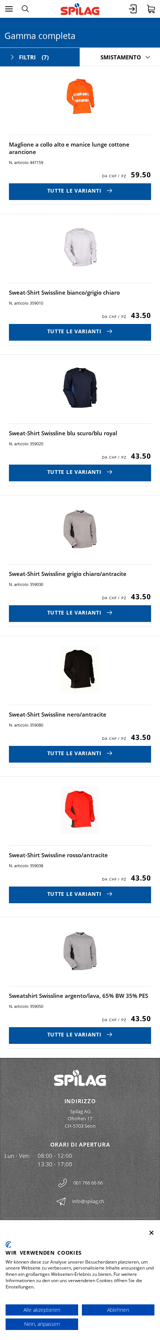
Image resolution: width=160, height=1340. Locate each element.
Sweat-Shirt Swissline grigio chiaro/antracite (68, 573)
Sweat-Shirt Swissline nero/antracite (57, 714)
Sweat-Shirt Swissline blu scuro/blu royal (63, 433)
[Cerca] (25, 8)
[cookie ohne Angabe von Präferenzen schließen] (151, 1233)
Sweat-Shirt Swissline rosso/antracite (58, 855)
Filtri (34, 57)
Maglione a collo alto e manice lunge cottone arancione (69, 148)
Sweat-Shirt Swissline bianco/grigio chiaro (64, 292)
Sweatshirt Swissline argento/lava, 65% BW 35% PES (78, 995)
